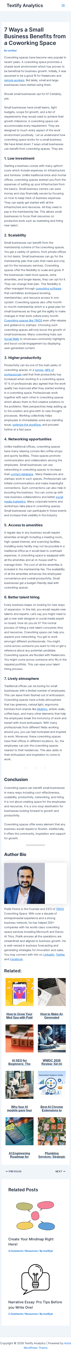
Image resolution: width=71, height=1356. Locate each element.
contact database (22, 474)
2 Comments (15, 1313)
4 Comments (15, 1250)
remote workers (14, 80)
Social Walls (11, 339)
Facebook (16, 959)
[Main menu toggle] (63, 6)
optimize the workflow (26, 424)
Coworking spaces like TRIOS (23, 320)
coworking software (48, 288)
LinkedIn (48, 954)
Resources (31, 1250)
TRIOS (60, 909)
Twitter (60, 954)
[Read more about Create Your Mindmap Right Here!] (35, 1215)
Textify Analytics (25, 5)
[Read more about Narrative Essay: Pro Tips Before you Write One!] (35, 1278)
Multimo (42, 709)
